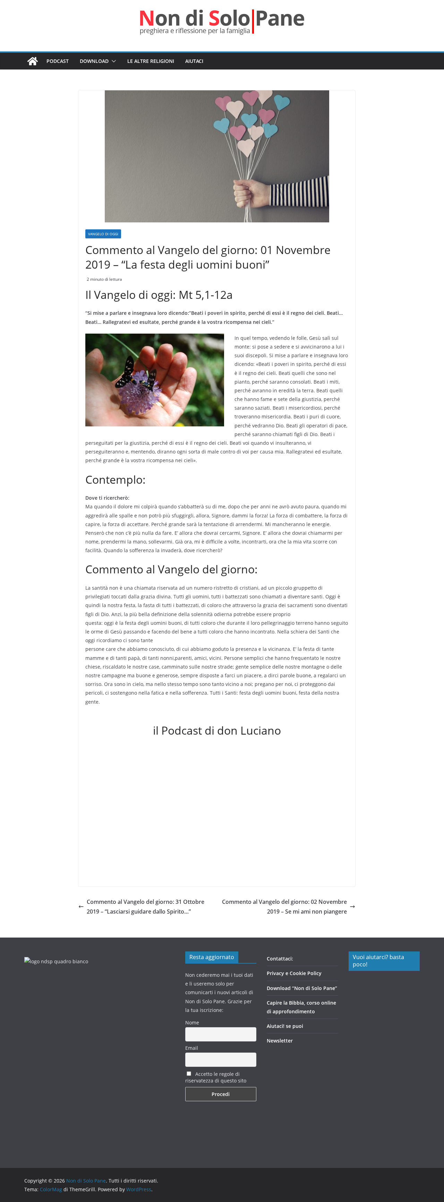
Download (94, 61)
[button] (112, 61)
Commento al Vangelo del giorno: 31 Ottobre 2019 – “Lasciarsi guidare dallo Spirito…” (145, 907)
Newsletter (280, 1040)
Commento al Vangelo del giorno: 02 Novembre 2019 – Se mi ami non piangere (284, 907)
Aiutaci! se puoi (285, 1026)
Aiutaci (194, 61)
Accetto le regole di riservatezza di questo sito (215, 1077)
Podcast (57, 61)
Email (191, 1048)
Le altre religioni (150, 61)
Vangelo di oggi (103, 233)
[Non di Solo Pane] (32, 61)
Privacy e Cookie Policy (294, 973)
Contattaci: (280, 958)
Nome (192, 1022)
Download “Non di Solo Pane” (302, 988)
